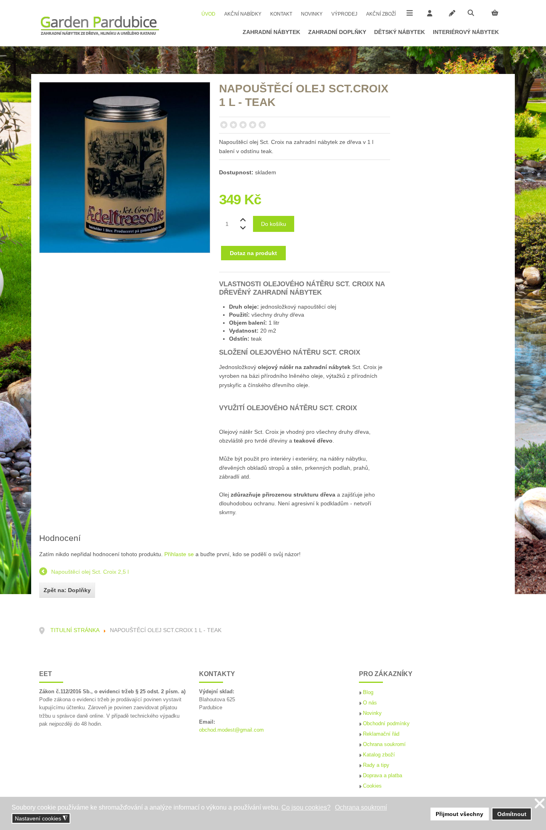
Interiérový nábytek (466, 32)
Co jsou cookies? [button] (306, 807)
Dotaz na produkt (253, 253)
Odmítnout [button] (511, 814)
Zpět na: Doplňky (67, 590)
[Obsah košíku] (495, 13)
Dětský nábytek (399, 32)
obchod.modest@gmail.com (231, 730)
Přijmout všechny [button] (459, 814)
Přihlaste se (179, 554)
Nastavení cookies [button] (41, 818)
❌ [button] (539, 803)
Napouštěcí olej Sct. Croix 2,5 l (90, 572)
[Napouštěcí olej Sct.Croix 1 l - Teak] (125, 167)
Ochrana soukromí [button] (361, 807)
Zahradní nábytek (271, 32)
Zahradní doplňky (337, 32)
